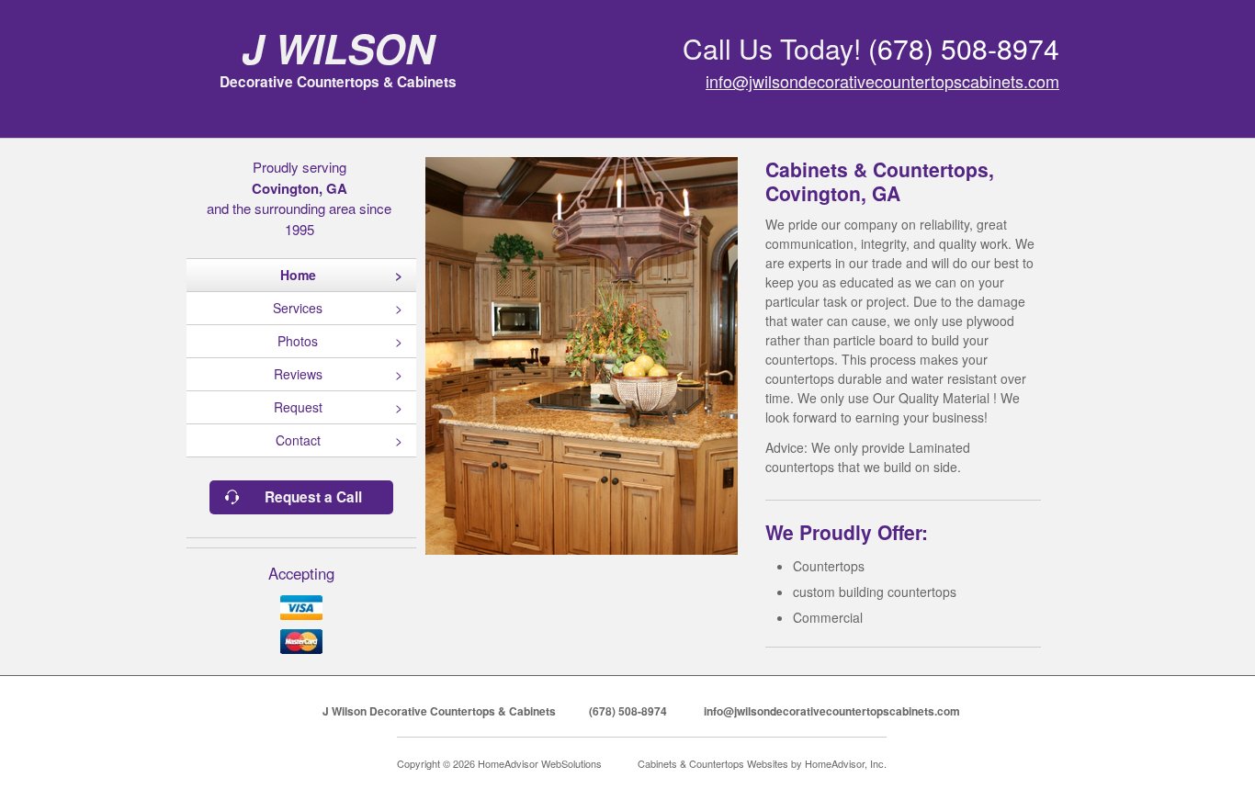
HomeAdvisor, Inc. (846, 763)
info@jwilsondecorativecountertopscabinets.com (882, 81)
